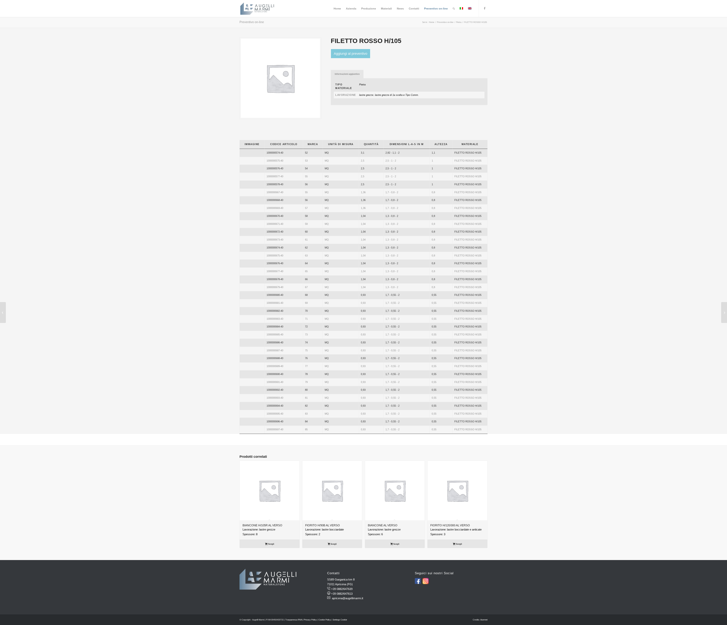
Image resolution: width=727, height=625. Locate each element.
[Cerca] (453, 8)
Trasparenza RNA (293, 620)
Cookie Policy (324, 620)
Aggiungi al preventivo (350, 53)
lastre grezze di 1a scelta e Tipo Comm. (397, 95)
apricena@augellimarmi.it (347, 598)
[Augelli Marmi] (257, 8)
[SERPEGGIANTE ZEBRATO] (3, 312)
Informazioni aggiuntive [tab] (347, 74)
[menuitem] (337, 8)
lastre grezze (366, 95)
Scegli (271, 544)
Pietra (362, 84)
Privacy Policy (310, 620)
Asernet (484, 620)
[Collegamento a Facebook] (485, 8)
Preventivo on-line (251, 22)
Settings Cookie (340, 620)
